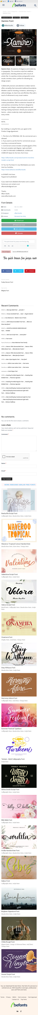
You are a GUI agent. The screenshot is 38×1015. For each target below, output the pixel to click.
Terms (2, 997)
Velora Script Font (8, 605)
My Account (19, 1)
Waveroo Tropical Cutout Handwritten (15, 544)
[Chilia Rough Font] (19, 928)
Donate (20, 233)
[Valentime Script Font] (19, 561)
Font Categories (12, 11)
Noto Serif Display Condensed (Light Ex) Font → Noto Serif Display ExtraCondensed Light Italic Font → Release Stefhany (16, 390)
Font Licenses (22, 997)
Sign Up (10, 1)
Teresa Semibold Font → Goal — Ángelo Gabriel (20, 314)
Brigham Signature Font (10, 911)
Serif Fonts (13, 640)
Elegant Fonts (5, 944)
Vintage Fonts (24, 17)
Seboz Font (5, 881)
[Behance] (17, 1011)
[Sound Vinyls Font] (19, 961)
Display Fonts (5, 640)
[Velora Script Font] (19, 591)
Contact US (15, 999)
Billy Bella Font (6, 820)
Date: (4, 207)
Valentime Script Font (9, 574)
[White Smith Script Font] (19, 776)
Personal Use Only (20, 216)
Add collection (19, 229)
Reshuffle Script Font (9, 513)
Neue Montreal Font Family (19, 342)
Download (20, 221)
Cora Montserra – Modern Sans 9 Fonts (15, 318)
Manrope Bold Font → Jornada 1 (15, 310)
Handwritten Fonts (24, 11)
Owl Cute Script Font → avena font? (16, 334)
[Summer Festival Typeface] (19, 715)
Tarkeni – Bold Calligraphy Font (13, 759)
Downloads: (7, 210)
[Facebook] (20, 1011)
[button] (35, 6)
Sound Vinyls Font (8, 974)
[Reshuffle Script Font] (19, 500)
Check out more (20, 225)
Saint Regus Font (13, 371)
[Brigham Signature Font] (19, 898)
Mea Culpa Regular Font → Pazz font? (16, 359)
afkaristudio (18, 213)
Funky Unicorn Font (7, 282)
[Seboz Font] (19, 867)
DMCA (14, 997)
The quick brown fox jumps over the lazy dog (20, 258)
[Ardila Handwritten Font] (19, 837)
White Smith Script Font (10, 789)
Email (3, 471)
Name (3, 463)
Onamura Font (6, 637)
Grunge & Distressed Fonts (18, 944)
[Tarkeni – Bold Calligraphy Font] (19, 745)
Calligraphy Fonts (6, 516)
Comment (5, 434)
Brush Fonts (4, 607)
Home (4, 11)
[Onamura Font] (19, 624)
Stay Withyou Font (8, 668)
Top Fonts (24, 999)
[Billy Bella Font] (19, 806)
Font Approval (32, 997)
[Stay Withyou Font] (19, 654)
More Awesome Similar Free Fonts (19, 485)
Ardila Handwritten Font (10, 850)
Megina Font (5, 290)
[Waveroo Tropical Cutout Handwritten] (19, 530)
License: (5, 216)
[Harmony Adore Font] (19, 685)
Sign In (3, 1)
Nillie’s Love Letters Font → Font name (18, 363)
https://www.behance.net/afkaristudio (13, 170)
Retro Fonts (16, 546)
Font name (9, 338)
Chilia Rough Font (8, 942)
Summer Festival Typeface (11, 729)
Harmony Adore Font (9, 698)
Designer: (6, 213)
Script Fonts (16, 17)
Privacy (8, 997)
